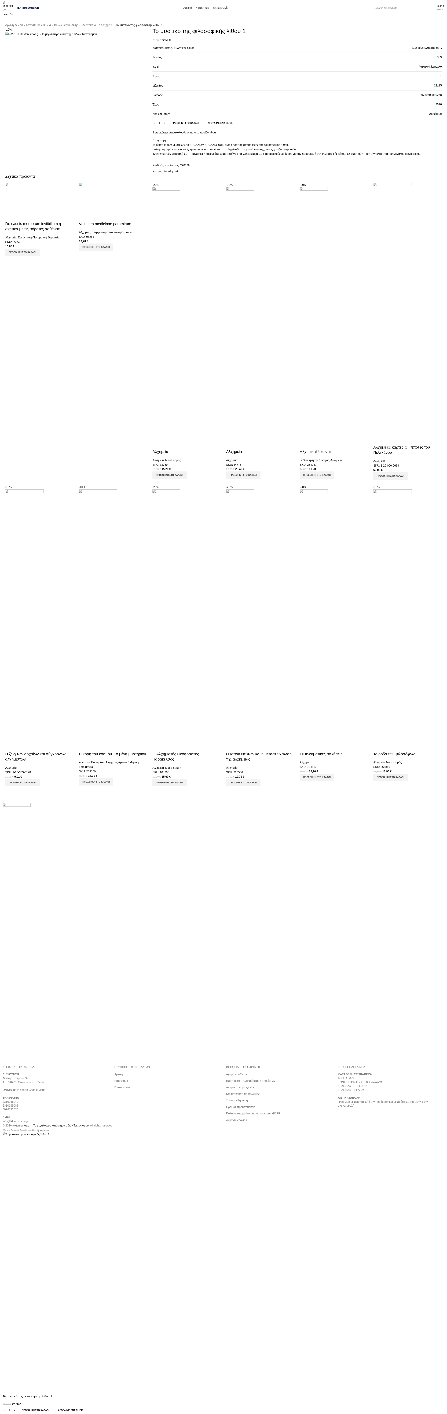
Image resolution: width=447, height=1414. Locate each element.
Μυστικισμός (173, 460)
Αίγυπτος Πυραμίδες (91, 762)
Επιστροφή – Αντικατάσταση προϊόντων (250, 1080)
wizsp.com (45, 1130)
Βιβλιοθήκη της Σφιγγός (314, 460)
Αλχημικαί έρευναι (315, 451)
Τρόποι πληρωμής (237, 1100)
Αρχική (118, 1074)
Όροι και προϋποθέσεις (240, 1107)
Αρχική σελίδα (14, 25)
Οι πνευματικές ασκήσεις (321, 754)
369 (439, 57)
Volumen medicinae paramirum (105, 224)
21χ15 (438, 85)
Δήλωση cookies (236, 1120)
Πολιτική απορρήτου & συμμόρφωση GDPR (253, 1113)
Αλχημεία (107, 25)
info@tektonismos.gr (15, 1121)
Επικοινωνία (122, 1087)
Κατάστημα (33, 25)
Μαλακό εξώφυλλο (430, 66)
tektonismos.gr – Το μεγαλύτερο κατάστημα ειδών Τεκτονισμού (50, 1125)
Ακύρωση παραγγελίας (240, 1087)
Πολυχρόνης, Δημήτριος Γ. (425, 47)
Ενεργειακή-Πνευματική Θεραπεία (39, 237)
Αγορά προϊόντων (237, 1074)
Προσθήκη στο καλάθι (185, 123)
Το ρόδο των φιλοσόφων (394, 754)
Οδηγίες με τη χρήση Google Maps (24, 1089)
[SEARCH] (419, 8)
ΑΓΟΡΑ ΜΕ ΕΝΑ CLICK (220, 123)
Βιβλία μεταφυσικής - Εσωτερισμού (76, 25)
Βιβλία (47, 25)
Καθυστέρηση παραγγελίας (243, 1093)
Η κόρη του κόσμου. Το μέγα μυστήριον (112, 754)
